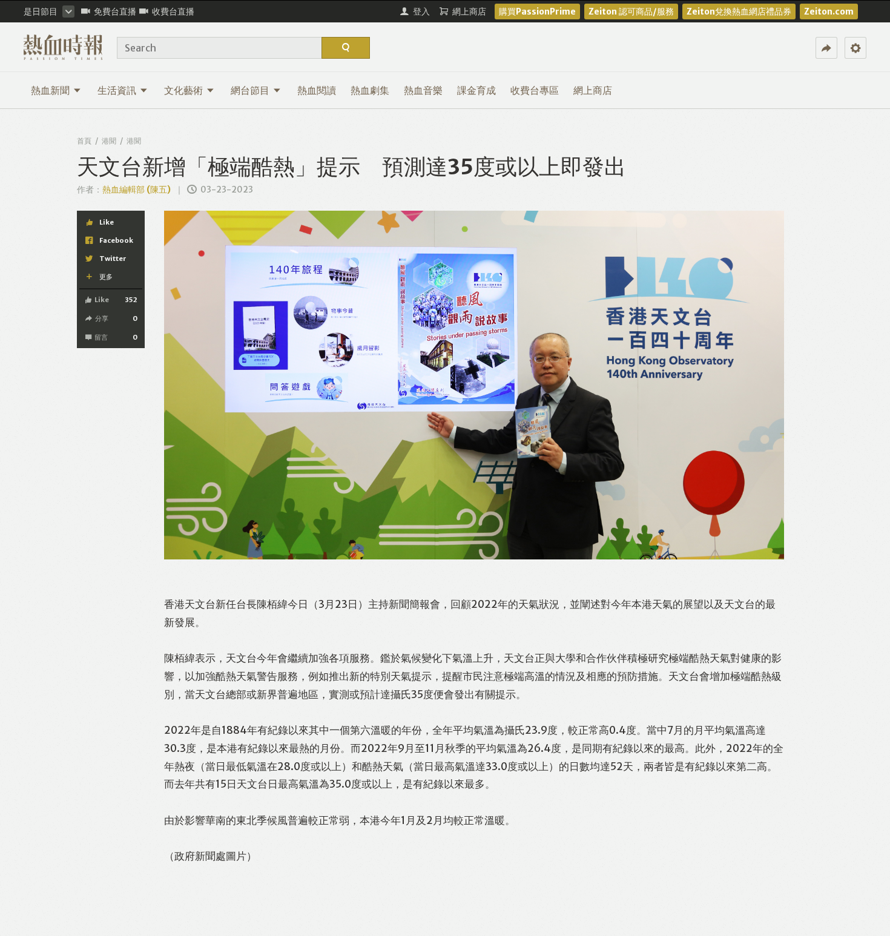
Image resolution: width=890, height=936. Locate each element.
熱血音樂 (423, 90)
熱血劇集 (370, 90)
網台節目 (250, 90)
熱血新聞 (50, 90)
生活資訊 (116, 90)
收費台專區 (534, 90)
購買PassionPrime (537, 11)
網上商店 (592, 90)
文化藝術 (183, 90)
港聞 (109, 140)
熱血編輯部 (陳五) (136, 189)
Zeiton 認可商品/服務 (631, 11)
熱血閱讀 (316, 90)
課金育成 (476, 90)
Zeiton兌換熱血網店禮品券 (739, 11)
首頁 (84, 140)
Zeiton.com (829, 11)
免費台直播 (115, 11)
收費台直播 (173, 11)
